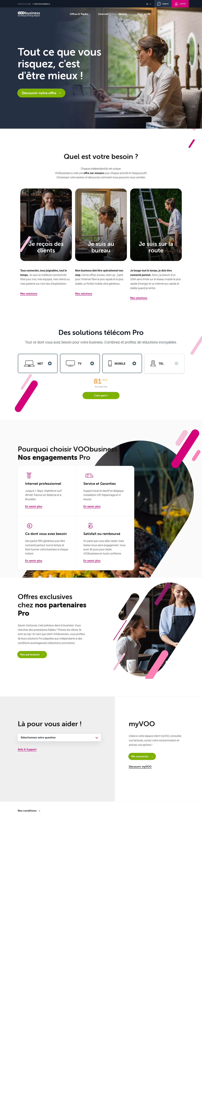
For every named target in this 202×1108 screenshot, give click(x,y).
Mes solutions (28, 293)
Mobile (123, 14)
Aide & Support (27, 749)
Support (165, 4)
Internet (103, 14)
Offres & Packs (79, 14)
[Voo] (29, 14)
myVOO (183, 4)
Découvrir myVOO (140, 766)
